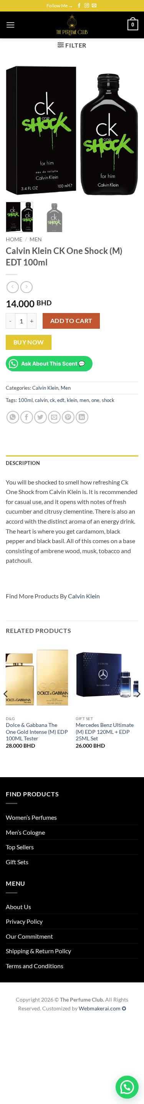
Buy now (28, 342)
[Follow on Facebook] (79, 5)
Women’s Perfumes (31, 817)
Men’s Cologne (25, 832)
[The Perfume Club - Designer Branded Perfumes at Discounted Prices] (72, 25)
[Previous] (18, 131)
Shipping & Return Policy (38, 950)
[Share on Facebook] (26, 417)
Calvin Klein (45, 388)
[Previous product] (26, 287)
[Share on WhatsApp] (13, 417)
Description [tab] (23, 463)
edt (61, 400)
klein (72, 400)
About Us (18, 906)
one (95, 400)
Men (36, 239)
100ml (25, 400)
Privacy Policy (24, 921)
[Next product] (12, 287)
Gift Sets (17, 861)
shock (108, 400)
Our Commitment (29, 936)
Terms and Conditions (34, 965)
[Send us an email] (94, 5)
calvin (41, 400)
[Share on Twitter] (40, 417)
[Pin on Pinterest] (68, 417)
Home (14, 239)
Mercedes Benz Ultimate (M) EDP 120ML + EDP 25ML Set (105, 731)
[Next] (126, 131)
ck (52, 400)
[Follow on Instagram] (86, 5)
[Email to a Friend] (54, 417)
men (84, 400)
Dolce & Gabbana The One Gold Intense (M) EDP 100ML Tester (37, 731)
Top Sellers (20, 846)
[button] (10, 24)
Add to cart (71, 320)
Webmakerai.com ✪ (102, 1008)
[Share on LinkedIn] (82, 417)
